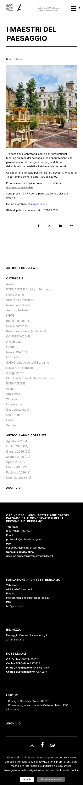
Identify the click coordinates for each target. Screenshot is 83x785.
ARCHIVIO (13, 394)
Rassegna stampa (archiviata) (26, 331)
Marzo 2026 (14, 467)
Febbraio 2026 (16, 472)
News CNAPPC (16, 352)
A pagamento (15, 373)
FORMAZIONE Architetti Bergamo (28, 289)
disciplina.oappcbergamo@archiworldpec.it (29, 555)
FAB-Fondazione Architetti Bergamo (30, 378)
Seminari (12, 425)
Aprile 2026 (14, 462)
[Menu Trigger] (73, 8)
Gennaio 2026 (15, 477)
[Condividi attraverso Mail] (71, 225)
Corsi (10, 420)
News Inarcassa (17, 326)
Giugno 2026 (15, 451)
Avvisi (10, 284)
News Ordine (15, 294)
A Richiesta (13, 341)
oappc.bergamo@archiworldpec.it (26, 547)
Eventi (10, 347)
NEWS (10, 315)
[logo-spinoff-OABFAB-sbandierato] (34, 7)
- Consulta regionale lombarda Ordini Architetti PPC (37, 705)
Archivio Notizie (17, 310)
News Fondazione (18, 305)
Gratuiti (11, 388)
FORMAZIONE (15, 383)
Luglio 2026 (14, 446)
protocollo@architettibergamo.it (25, 539)
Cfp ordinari (14, 415)
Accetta (27, 779)
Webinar (11, 399)
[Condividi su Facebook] (38, 225)
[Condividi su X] (49, 225)
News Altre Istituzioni (20, 368)
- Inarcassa (12, 709)
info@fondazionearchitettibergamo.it (28, 597)
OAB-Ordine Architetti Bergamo (27, 362)
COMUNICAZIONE (18, 336)
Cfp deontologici (17, 409)
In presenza (14, 404)
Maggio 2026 (15, 457)
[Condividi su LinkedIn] (60, 225)
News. (19, 59)
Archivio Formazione (20, 300)
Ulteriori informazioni (51, 779)
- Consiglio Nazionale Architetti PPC (27, 701)
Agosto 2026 (15, 441)
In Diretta (12, 357)
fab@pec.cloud (15, 606)
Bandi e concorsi (17, 321)
